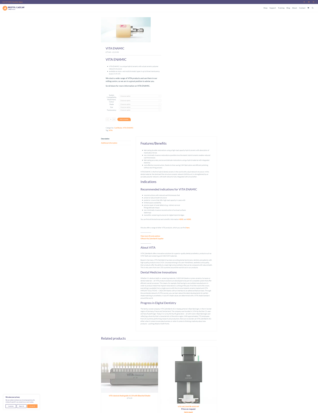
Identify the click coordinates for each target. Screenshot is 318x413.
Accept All (32, 406)
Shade (111, 104)
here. (188, 228)
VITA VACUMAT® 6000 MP (188, 406)
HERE (181, 219)
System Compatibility (111, 96)
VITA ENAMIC (128, 128)
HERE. (189, 219)
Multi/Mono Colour (111, 101)
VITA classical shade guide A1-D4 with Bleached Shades (129, 395)
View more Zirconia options (150, 236)
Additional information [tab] (109, 143)
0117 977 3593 (6, 2)
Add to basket (124, 119)
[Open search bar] (312, 8)
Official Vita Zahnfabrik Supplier (152, 238)
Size (111, 107)
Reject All (21, 406)
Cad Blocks (118, 128)
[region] (21, 402)
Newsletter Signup (17, 2)
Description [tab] (105, 139)
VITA (111, 130)
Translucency (111, 110)
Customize (10, 406)
